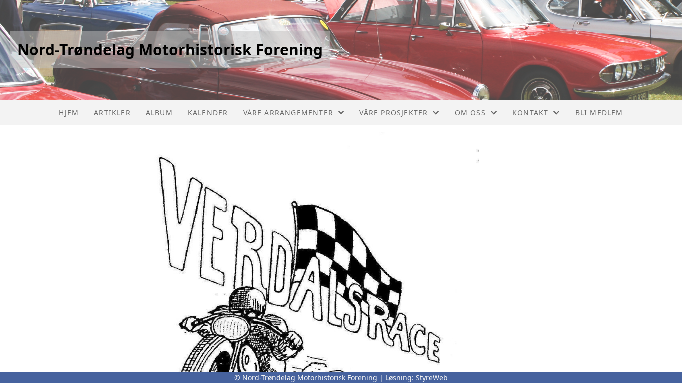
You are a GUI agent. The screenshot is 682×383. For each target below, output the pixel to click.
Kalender (208, 112)
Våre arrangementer (288, 112)
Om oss (470, 112)
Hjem (69, 112)
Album (159, 112)
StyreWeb (432, 377)
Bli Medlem (599, 112)
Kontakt (530, 112)
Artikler (112, 112)
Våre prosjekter (393, 112)
